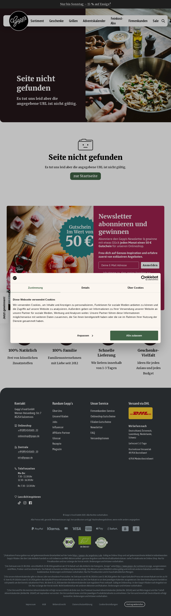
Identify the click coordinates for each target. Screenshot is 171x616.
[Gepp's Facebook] (30, 502)
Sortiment (37, 21)
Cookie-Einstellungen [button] (108, 604)
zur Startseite (85, 176)
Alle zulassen (134, 335)
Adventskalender (94, 21)
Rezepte (56, 443)
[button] (4, 308)
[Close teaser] (9, 291)
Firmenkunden (137, 21)
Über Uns (57, 411)
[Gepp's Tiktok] (19, 502)
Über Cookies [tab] (136, 287)
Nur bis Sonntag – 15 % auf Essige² (85, 4)
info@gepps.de (25, 457)
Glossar (56, 438)
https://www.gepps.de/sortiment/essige (134, 566)
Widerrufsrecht (59, 604)
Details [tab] (85, 287)
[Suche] (163, 21)
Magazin (57, 449)
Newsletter (97, 427)
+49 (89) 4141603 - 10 (28, 451)
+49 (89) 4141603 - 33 (28, 430)
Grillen (73, 21)
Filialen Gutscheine (101, 422)
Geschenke (56, 21)
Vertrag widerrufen (134, 604)
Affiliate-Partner (61, 432)
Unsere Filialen (60, 416)
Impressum (31, 604)
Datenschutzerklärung (82, 604)
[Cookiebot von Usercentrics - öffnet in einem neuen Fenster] (143, 278)
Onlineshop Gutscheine (103, 416)
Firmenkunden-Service (103, 411)
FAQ (93, 432)
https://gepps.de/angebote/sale (87, 555)
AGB (44, 604)
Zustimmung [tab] (35, 287)
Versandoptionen (100, 438)
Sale (156, 21)
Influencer (57, 427)
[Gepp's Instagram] (24, 502)
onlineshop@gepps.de (28, 435)
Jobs (54, 422)
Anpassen (83, 335)
